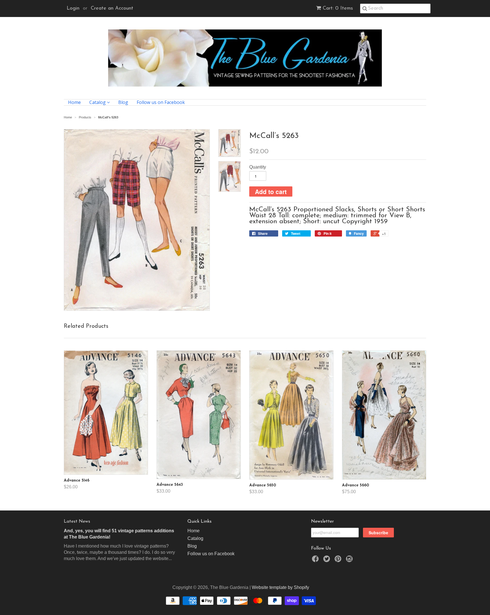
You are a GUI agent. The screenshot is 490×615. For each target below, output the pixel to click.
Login (73, 8)
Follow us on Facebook (161, 102)
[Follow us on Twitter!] (327, 560)
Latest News (77, 521)
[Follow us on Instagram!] (350, 560)
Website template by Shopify (280, 587)
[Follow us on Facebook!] (316, 560)
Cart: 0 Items (338, 8)
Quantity (257, 167)
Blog (123, 102)
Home (74, 102)
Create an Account (112, 8)
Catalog (98, 102)
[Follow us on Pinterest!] (339, 560)
